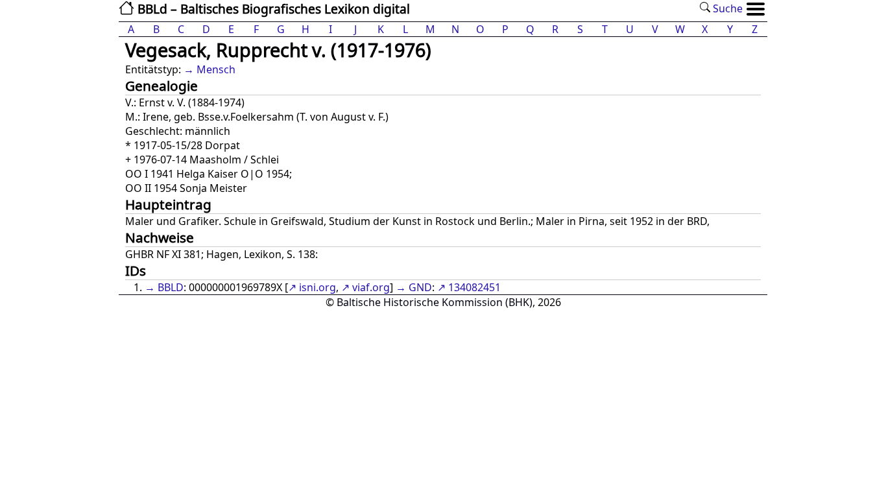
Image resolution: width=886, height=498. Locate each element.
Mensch (216, 69)
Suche (726, 8)
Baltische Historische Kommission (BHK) (435, 302)
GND (420, 287)
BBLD (171, 287)
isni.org (317, 287)
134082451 (474, 287)
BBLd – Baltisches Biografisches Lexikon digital (272, 9)
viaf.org (371, 287)
